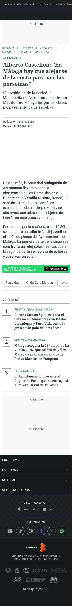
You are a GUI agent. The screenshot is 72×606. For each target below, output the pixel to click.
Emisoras (27, 48)
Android (29, 509)
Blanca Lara (26, 121)
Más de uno (41, 52)
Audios (23, 52)
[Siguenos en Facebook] (41, 531)
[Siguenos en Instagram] (31, 531)
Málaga (6, 52)
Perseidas (12, 283)
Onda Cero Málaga (39, 283)
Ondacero (8, 48)
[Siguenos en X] (51, 531)
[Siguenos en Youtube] (10, 531)
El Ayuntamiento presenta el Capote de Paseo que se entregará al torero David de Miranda (41, 380)
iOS (51, 509)
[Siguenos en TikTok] (20, 531)
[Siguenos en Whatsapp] (62, 531)
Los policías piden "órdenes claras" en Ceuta (26, 4)
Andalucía (46, 48)
